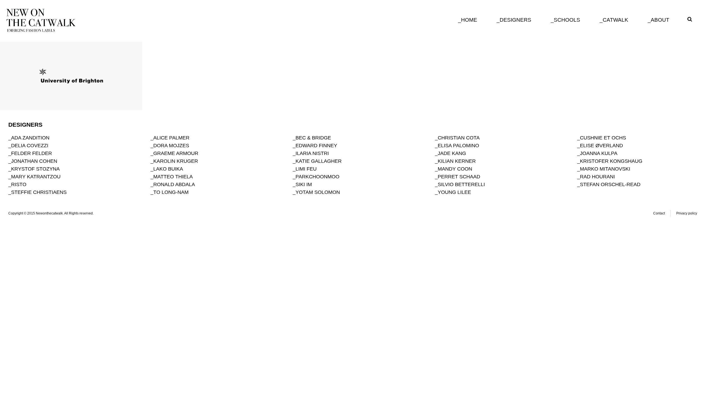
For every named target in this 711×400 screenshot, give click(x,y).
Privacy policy (686, 213)
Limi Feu (306, 169)
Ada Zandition (30, 138)
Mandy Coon (455, 169)
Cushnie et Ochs (603, 138)
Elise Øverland (601, 145)
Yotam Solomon (318, 192)
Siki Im (304, 184)
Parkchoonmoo (317, 176)
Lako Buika (168, 169)
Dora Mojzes (171, 145)
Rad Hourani (597, 176)
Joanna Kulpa (598, 153)
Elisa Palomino (458, 145)
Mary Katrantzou (36, 176)
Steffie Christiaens (39, 192)
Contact (659, 213)
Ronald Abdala (174, 184)
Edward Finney (316, 145)
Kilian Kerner (457, 161)
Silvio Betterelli (461, 184)
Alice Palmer (171, 138)
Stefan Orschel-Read (610, 184)
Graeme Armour (175, 153)
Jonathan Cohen (34, 161)
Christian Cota (459, 138)
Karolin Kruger (175, 161)
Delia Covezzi (29, 145)
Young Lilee (454, 192)
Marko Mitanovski (605, 169)
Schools (567, 20)
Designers (515, 20)
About (660, 20)
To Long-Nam (171, 192)
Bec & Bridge (313, 138)
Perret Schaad (459, 176)
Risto (18, 184)
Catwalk (615, 20)
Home (469, 20)
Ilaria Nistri (312, 153)
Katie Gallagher (319, 161)
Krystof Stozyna (35, 169)
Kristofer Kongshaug (611, 161)
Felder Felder (31, 153)
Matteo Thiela (173, 176)
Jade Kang (452, 153)
